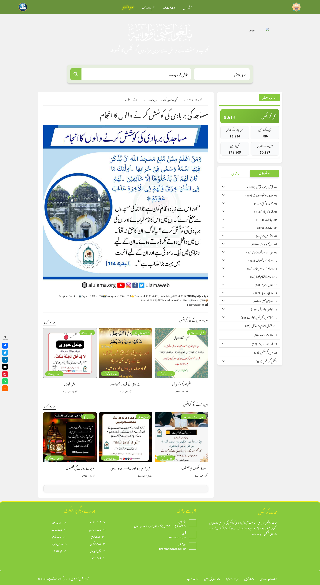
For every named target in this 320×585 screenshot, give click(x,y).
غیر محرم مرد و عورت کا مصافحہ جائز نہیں (130, 468)
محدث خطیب (95, 558)
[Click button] (75, 74)
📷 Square (91, 295)
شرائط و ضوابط (232, 578)
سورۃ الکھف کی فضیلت (193, 468)
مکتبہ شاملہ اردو (56, 550)
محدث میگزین (95, 543)
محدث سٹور (57, 522)
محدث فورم (57, 536)
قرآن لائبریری (95, 550)
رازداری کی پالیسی (212, 578)
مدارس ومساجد (154, 99)
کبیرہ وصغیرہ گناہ (170, 99)
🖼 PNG (195, 295)
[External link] (296, 6)
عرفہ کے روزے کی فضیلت (80, 468)
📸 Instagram (117, 295)
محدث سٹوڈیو (95, 522)
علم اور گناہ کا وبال (181, 383)
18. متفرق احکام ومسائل (261, 325)
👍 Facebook (144, 295)
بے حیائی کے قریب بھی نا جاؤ (125, 383)
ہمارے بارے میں (268, 578)
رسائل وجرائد (57, 543)
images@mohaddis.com (172, 548)
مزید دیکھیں (49, 321)
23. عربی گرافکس (264, 352)
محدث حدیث (57, 529)
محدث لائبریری (95, 529)
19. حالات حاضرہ (265, 334)
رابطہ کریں (249, 578)
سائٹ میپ (193, 578)
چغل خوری (70, 383)
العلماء (128, 99)
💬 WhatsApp (170, 295)
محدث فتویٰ (95, 536)
